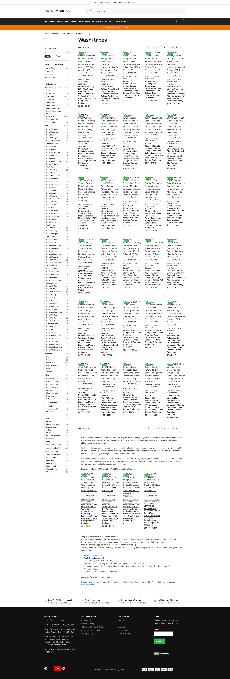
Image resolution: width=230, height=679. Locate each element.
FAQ (119, 623)
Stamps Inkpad (87, 585)
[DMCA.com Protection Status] (170, 653)
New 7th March (52, 184)
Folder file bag (51, 457)
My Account (86, 620)
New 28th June (52, 306)
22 (181, 47)
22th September (52, 324)
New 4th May (51, 158)
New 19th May (51, 129)
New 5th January (52, 132)
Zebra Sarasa (100, 582)
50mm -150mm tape (53, 108)
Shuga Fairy (120, 669)
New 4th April (51, 277)
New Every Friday (85, 79)
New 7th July (51, 295)
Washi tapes (79, 34)
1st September (51, 266)
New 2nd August (52, 210)
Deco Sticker (86, 582)
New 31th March (87, 499)
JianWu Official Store (93, 555)
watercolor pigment (53, 444)
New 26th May (51, 149)
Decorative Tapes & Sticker (62, 34)
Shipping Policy (87, 623)
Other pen (50, 439)
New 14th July (51, 315)
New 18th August (52, 216)
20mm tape (50, 102)
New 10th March (108, 499)
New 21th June (52, 286)
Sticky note (50, 371)
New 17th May (51, 202)
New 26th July (51, 193)
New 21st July (51, 135)
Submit (159, 641)
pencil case (50, 463)
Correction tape (114, 582)
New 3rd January (52, 300)
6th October (50, 167)
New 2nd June (51, 173)
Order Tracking (123, 633)
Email (157, 629)
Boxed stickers (51, 94)
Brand (46, 80)
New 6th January (52, 344)
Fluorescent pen (52, 424)
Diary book (50, 357)
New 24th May (51, 219)
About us (121, 627)
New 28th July (51, 155)
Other (46, 375)
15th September (52, 303)
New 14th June (52, 269)
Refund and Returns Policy (92, 627)
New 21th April (51, 222)
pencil (48, 441)
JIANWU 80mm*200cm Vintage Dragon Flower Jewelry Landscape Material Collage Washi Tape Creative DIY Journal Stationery (132, 89)
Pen (153, 582)
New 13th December (54, 263)
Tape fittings (51, 122)
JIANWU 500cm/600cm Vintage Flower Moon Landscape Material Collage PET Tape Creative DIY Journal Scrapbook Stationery (87, 217)
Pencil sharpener (52, 396)
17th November (52, 236)
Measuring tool (52, 393)
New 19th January (53, 152)
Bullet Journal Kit (152, 499)
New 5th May (51, 289)
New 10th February (152, 501)
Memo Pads (128, 582)
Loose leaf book (52, 360)
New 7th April (51, 187)
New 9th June (51, 196)
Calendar (49, 406)
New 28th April (52, 234)
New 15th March (52, 242)
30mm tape (50, 105)
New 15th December (54, 271)
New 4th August (52, 178)
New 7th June (51, 251)
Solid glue (50, 399)
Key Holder (50, 390)
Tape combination (53, 119)
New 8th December (53, 254)
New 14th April (51, 205)
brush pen (50, 421)
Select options (88, 111)
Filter (47, 56)
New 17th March (52, 329)
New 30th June (52, 274)
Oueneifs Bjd (107, 669)
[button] (181, 21)
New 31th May (51, 231)
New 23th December (54, 347)
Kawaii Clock (49, 71)
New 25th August (53, 248)
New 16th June (52, 239)
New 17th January (53, 141)
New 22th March (52, 260)
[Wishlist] (93, 55)
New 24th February (53, 335)
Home (46, 34)
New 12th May (51, 309)
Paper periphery (50, 402)
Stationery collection (52, 448)
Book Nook (48, 74)
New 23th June (52, 257)
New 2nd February (53, 176)
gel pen (49, 430)
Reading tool (51, 466)
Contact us (122, 630)
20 (173, 47)
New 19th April (51, 318)
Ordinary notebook (53, 366)
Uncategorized (50, 77)
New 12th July (51, 146)
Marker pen (50, 433)
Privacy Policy (87, 633)
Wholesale (122, 620)
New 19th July (51, 170)
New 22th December (54, 292)
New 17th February (131, 499)
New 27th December (54, 280)
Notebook (48, 353)
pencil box (50, 460)
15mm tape (50, 99)
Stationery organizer (166, 582)
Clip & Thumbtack (52, 381)
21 (177, 47)
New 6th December (53, 245)
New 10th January (53, 321)
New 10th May (51, 181)
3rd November (51, 225)
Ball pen (49, 418)
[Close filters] (69, 38)
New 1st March (51, 213)
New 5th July (51, 327)
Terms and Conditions (90, 630)
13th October (51, 190)
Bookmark (50, 379)
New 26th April (52, 138)
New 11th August (52, 199)
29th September (52, 144)
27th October (51, 207)
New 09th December (54, 350)
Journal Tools (49, 68)
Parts (48, 368)
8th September (51, 283)
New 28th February (53, 161)
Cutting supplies (52, 384)
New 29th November (54, 228)
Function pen (51, 427)
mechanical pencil (53, 436)
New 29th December (54, 312)
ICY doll (96, 669)
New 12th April (51, 298)
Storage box (50, 472)
